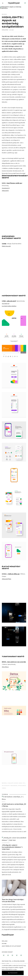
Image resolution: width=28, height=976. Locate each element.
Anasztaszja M (5, 188)
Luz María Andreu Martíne (9, 306)
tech (24, 783)
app (3, 785)
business (16, 783)
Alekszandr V (5, 190)
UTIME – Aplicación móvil (9, 301)
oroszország (13, 785)
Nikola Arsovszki (6, 246)
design (20, 783)
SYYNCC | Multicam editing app (10, 574)
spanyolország (22, 785)
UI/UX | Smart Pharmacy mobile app (12, 183)
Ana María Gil (5, 303)
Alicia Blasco (5, 667)
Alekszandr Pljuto (6, 579)
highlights (7, 785)
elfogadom (13, 972)
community (10, 783)
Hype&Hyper (5, 30)
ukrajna (4, 788)
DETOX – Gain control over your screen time (14, 662)
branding (4, 14)
